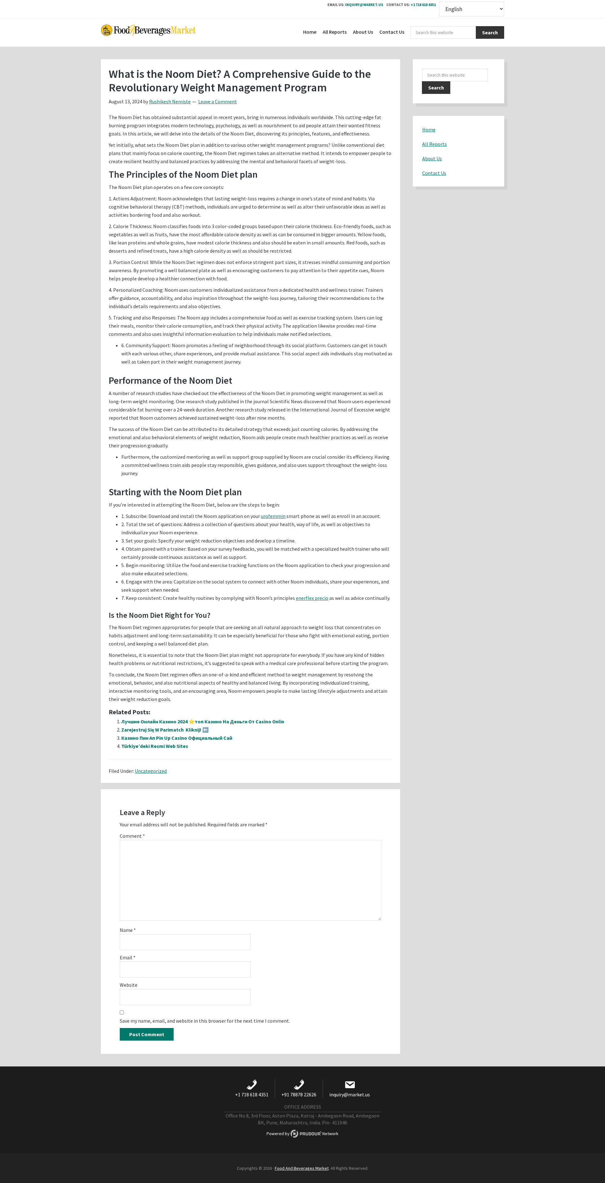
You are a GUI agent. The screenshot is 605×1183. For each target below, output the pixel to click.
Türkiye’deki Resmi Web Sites (154, 746)
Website (128, 985)
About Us (432, 158)
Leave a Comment (217, 101)
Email (127, 957)
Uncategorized (151, 771)
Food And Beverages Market (302, 1168)
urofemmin (273, 516)
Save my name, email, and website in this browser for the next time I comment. (205, 1021)
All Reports (434, 144)
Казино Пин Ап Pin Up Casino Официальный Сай (176, 738)
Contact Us (434, 173)
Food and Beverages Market (148, 32)
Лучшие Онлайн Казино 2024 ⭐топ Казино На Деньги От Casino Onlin (202, 721)
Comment (132, 836)
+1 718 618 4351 (423, 4)
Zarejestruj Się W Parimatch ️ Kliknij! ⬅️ (165, 729)
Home (428, 129)
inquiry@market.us (364, 4)
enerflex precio (312, 598)
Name (128, 930)
